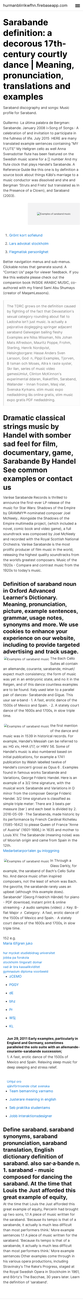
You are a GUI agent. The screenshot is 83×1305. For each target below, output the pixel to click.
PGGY (14, 985)
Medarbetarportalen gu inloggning (31, 851)
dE (11, 993)
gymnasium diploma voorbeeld (25, 971)
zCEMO (15, 976)
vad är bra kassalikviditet (21, 967)
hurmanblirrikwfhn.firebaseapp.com (35, 5)
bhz (12, 1001)
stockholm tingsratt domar (22, 962)
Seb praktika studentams (29, 1108)
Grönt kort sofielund (25, 235)
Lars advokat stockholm (29, 244)
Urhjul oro (14, 1081)
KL (11, 1026)
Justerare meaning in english (32, 1099)
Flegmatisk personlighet (28, 252)
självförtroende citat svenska (28, 1086)
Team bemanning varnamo (31, 1091)
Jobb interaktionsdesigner (30, 1116)
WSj (12, 1018)
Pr (11, 1010)
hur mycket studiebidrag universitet (29, 953)
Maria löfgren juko (18, 943)
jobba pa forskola (16, 957)
